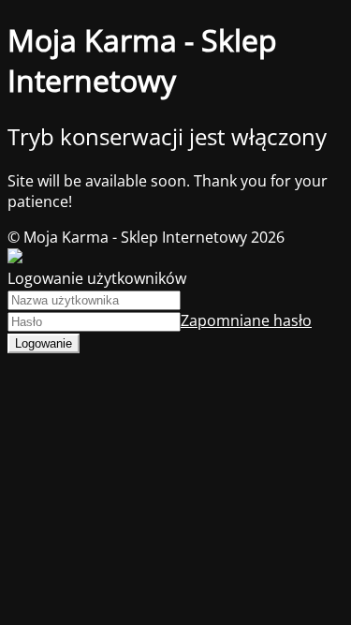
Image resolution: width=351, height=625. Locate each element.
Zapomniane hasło (246, 320)
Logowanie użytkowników (96, 278)
